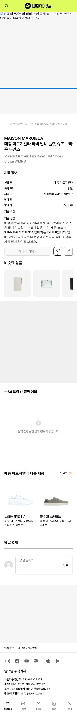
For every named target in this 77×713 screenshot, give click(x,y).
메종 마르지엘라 (63, 182)
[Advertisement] (38, 341)
